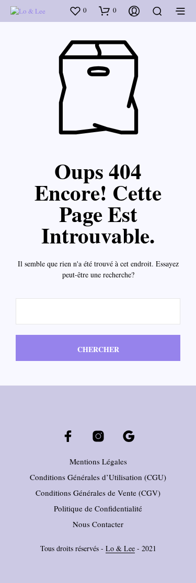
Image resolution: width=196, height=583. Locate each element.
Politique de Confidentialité (98, 508)
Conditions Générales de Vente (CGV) (98, 492)
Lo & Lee (120, 548)
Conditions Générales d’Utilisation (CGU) (98, 477)
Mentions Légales (98, 461)
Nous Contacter (98, 524)
